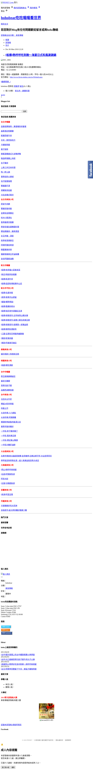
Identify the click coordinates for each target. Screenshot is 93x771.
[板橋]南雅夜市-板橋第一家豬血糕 (14, 325)
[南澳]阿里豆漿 (7, 494)
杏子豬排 (4, 163)
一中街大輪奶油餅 (8, 445)
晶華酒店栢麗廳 (7, 131)
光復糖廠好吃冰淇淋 (9, 506)
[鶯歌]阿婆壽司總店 (9, 343)
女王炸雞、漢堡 (7, 236)
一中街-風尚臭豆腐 (8, 436)
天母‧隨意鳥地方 (8, 140)
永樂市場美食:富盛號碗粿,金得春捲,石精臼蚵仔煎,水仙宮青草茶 (26, 456)
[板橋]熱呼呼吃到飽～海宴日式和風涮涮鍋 (30, 54)
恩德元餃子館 (6, 385)
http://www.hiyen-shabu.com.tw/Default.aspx (26, 77)
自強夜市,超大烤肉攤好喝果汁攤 (14, 510)
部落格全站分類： (8, 35)
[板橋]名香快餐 (7, 293)
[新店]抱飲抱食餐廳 (9, 274)
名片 (7, 45)
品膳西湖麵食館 (7, 390)
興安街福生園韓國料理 (10, 227)
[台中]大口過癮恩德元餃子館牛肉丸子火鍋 (18, 659)
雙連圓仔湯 (5, 186)
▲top (3, 95)
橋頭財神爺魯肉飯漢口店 (11, 422)
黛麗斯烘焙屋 (6, 190)
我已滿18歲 (5, 767)
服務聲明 (68, 740)
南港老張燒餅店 (7, 240)
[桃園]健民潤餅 (7, 365)
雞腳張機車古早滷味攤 (10, 254)
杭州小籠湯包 (6, 218)
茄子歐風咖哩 (6, 181)
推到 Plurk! (5, 630)
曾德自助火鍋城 (7, 177)
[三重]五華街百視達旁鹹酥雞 (12, 334)
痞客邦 (16, 86)
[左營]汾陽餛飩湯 (8, 483)
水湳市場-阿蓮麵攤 (8, 417)
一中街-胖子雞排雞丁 (9, 431)
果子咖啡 (4, 149)
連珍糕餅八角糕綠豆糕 (10, 354)
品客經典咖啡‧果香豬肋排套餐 (13, 126)
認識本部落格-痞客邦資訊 (11, 725)
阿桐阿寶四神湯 (7, 245)
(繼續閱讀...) (6, 82)
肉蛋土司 (4, 408)
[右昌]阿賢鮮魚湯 (8, 474)
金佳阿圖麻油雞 (7, 259)
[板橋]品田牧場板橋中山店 (11, 284)
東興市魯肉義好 (7, 427)
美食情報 (19, 35)
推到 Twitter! (6, 626)
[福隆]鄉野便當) (7, 302)
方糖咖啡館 (5, 145)
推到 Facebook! (6, 633)
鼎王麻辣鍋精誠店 (8, 376)
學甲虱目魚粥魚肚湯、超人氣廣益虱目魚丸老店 (20, 460)
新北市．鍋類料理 (22, 91)
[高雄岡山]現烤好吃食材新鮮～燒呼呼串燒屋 (19, 664)
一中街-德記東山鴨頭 (9, 440)
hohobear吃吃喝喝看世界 (21, 18)
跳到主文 (4, 24)
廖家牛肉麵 (5, 204)
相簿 (7, 40)
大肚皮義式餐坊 (7, 195)
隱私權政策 (59, 740)
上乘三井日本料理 (8, 167)
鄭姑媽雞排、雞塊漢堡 (10, 231)
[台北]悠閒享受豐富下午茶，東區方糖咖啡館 (19, 669)
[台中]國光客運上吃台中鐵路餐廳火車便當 (18, 655)
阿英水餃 (4, 479)
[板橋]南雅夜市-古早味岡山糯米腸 (14, 315)
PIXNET (29, 740)
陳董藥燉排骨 (6, 250)
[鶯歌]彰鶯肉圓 (7, 338)
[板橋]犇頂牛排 (7, 279)
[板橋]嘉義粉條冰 (8, 306)
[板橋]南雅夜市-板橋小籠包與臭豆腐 (15, 320)
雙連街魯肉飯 (6, 209)
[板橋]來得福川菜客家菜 (10, 270)
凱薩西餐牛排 (6, 136)
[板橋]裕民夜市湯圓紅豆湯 (11, 311)
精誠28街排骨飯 (7, 404)
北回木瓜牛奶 (6, 399)
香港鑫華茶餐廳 (7, 222)
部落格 (8, 43)
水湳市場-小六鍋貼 (8, 413)
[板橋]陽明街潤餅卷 (9, 329)
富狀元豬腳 (5, 381)
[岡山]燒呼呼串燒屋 (9, 470)
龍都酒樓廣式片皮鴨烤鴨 (11, 154)
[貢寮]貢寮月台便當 (9, 297)
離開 (13, 767)
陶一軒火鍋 (5, 172)
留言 (21, 86)
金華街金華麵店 (7, 213)
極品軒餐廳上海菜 (8, 158)
